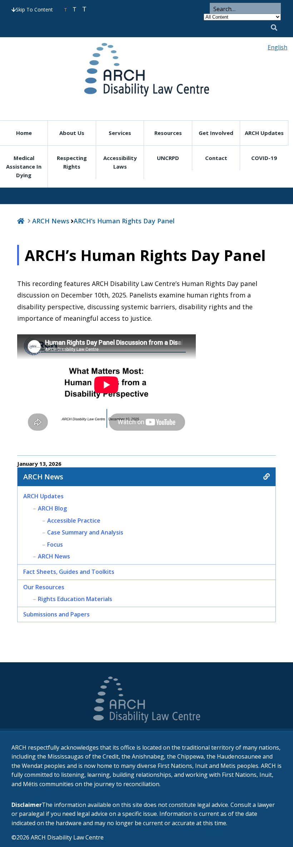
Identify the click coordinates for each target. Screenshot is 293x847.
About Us (71, 132)
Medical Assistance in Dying (23, 166)
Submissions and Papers (56, 614)
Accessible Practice (73, 520)
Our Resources (43, 587)
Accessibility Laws (120, 162)
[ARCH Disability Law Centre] (146, 69)
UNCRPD (168, 157)
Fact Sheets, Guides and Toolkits (68, 572)
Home (24, 132)
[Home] (20, 221)
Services (120, 132)
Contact (216, 157)
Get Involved (216, 132)
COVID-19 (264, 157)
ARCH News (50, 221)
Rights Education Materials (75, 599)
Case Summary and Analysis (85, 532)
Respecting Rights (72, 162)
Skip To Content (34, 9)
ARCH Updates (264, 132)
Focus (55, 544)
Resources (168, 132)
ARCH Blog (52, 508)
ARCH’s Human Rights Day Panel (124, 221)
